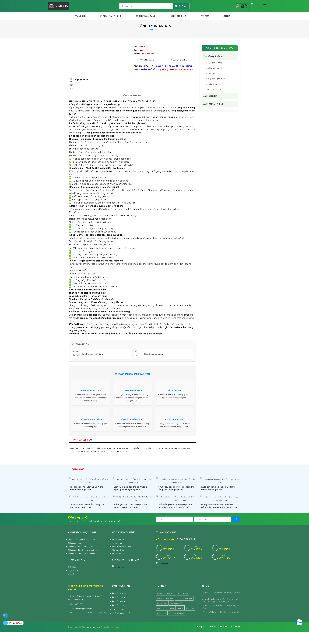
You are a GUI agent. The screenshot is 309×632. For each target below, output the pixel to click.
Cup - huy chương (213, 89)
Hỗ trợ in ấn (117, 543)
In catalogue (183, 593)
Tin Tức (213, 626)
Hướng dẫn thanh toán (121, 546)
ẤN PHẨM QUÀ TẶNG (146, 16)
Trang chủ (153, 29)
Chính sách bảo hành (76, 543)
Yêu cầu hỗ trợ (118, 550)
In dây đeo (210, 73)
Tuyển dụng (73, 570)
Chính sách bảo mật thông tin (80, 546)
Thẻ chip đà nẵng (177, 603)
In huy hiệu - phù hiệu (215, 79)
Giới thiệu (72, 567)
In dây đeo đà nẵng (184, 598)
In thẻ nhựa (162, 603)
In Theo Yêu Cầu (119, 609)
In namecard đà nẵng (166, 593)
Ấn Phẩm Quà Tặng (120, 597)
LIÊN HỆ (226, 16)
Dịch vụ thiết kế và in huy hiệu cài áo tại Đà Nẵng (220, 606)
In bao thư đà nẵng (165, 598)
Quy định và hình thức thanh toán (81, 539)
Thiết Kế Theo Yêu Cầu (121, 613)
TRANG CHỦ (80, 16)
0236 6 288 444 (76, 604)
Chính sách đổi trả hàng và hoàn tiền (83, 550)
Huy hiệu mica (81, 79)
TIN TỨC (205, 16)
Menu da (179, 608)
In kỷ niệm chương (214, 63)
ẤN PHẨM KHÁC (178, 16)
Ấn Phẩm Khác (118, 605)
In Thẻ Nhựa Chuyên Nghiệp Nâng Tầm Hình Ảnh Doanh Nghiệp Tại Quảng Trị (220, 600)
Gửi (236, 519)
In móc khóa (211, 84)
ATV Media (235, 626)
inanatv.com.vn (93, 627)
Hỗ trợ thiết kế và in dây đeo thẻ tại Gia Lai (220, 612)
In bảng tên (161, 613)
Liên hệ (71, 574)
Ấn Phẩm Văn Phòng (120, 593)
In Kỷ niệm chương (176, 613)
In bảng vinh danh (214, 68)
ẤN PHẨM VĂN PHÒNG (110, 16)
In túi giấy (190, 608)
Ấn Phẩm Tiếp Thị (119, 601)
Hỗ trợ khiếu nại (118, 553)
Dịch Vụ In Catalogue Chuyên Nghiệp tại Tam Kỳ (221, 593)
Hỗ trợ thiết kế (118, 539)
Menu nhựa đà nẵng (165, 608)
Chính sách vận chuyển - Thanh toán (83, 553)
